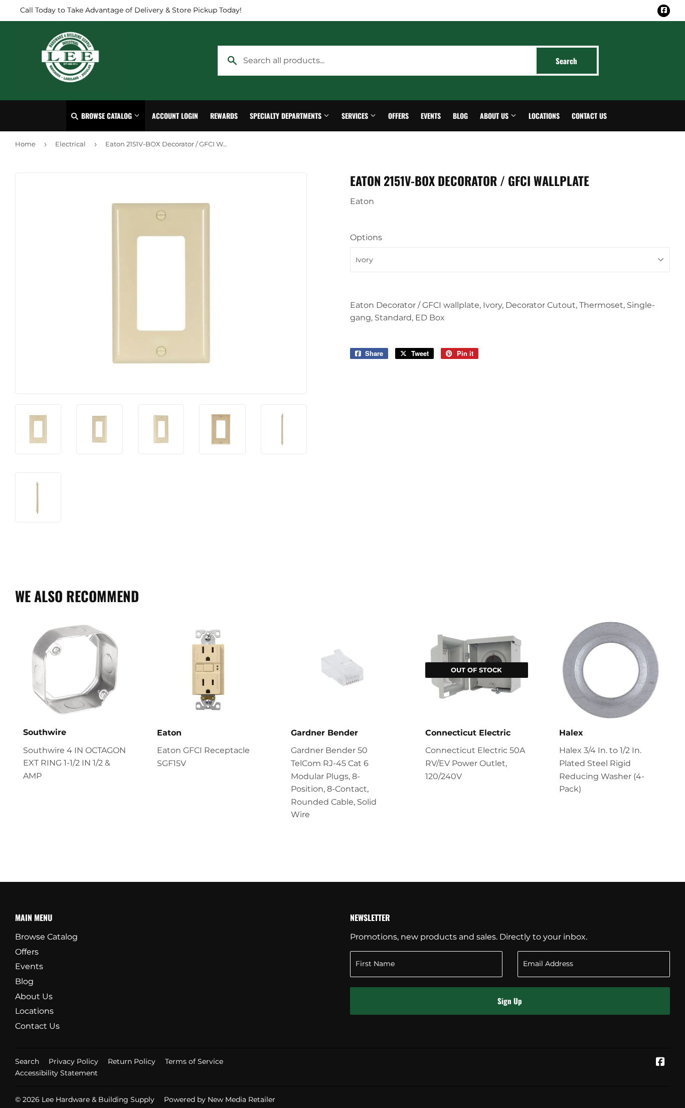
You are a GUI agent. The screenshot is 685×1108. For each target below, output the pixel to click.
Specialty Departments (286, 115)
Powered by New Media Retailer (219, 1099)
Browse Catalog (106, 115)
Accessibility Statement (56, 1073)
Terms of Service (194, 1061)
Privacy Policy (73, 1061)
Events (431, 115)
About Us (495, 115)
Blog (460, 115)
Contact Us (589, 115)
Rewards (224, 115)
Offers (398, 115)
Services (355, 115)
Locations (544, 115)
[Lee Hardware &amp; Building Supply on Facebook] (660, 1062)
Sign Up (509, 1000)
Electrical (70, 144)
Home (25, 144)
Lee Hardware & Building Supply (98, 1099)
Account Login (175, 115)
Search (576, 60)
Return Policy (131, 1061)
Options (366, 237)
